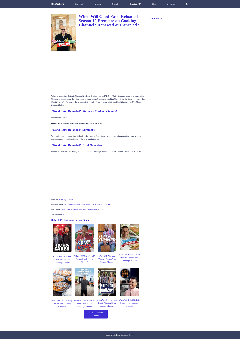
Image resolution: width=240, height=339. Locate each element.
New (154, 4)
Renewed (97, 4)
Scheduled (79, 4)
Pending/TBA (135, 4)
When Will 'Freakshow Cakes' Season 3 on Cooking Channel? (62, 260)
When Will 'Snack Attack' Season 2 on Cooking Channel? (84, 259)
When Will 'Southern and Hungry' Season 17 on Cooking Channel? (107, 303)
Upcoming (171, 4)
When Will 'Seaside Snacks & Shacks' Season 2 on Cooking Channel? (129, 258)
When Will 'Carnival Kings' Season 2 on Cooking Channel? (62, 303)
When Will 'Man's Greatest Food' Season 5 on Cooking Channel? (84, 303)
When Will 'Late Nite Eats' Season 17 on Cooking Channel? (129, 303)
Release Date (119, 335)
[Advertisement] (98, 72)
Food (65, 214)
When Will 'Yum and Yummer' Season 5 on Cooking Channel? (107, 259)
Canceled (116, 4)
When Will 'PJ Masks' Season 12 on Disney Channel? (82, 209)
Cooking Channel (66, 199)
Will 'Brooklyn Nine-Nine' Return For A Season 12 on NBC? (88, 204)
